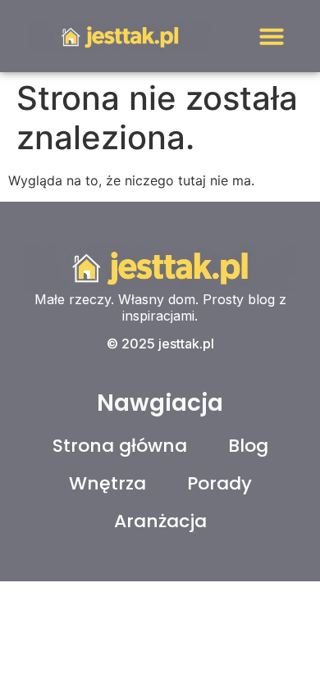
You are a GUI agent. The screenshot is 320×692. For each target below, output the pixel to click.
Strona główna (120, 445)
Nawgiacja (160, 403)
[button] (271, 36)
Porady (219, 483)
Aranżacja (160, 521)
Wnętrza (107, 483)
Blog (248, 445)
